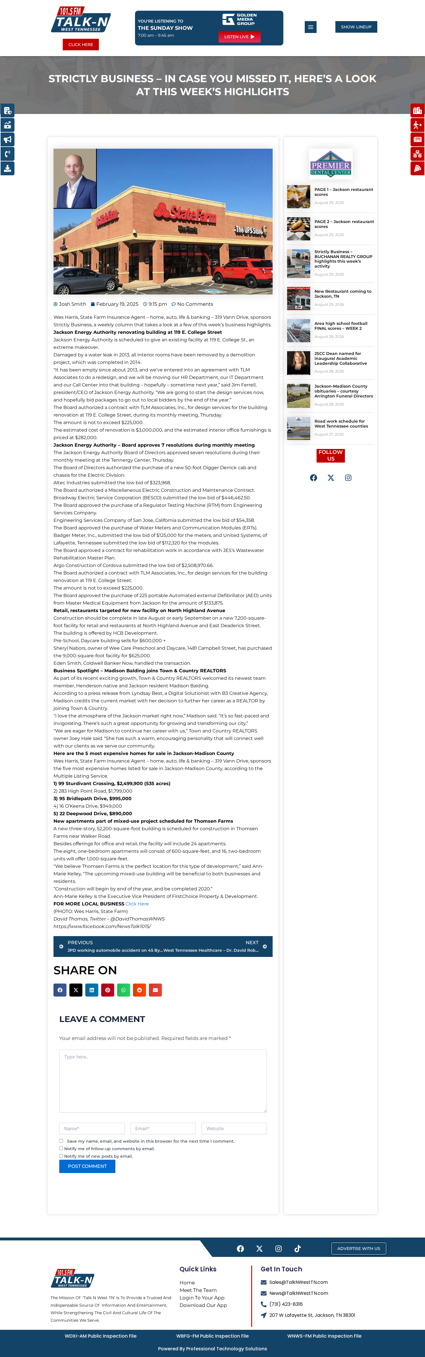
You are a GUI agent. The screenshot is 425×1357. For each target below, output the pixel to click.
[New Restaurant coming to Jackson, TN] (298, 298)
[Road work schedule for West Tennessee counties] (298, 428)
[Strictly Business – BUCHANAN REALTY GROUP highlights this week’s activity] (298, 263)
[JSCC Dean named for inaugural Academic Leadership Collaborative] (298, 363)
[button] (59, 990)
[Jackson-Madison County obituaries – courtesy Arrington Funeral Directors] (298, 396)
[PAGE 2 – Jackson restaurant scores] (298, 228)
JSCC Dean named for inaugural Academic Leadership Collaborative (341, 358)
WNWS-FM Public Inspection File (324, 1336)
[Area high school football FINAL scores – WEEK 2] (298, 330)
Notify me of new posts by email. (98, 1156)
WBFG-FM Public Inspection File (212, 1336)
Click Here (137, 904)
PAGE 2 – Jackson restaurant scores (344, 224)
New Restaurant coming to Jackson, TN (343, 294)
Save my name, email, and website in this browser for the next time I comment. (150, 1141)
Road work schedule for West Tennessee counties (341, 424)
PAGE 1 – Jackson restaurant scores (344, 192)
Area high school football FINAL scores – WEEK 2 (341, 326)
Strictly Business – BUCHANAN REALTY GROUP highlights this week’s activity (343, 259)
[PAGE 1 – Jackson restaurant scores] (298, 196)
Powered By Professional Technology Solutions (212, 1348)
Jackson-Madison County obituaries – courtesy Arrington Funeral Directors (344, 391)
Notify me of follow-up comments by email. (109, 1148)
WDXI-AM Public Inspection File (100, 1336)
